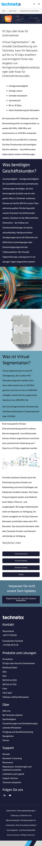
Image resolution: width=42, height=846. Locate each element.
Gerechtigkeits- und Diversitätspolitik (21, 830)
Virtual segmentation (21, 554)
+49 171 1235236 (9, 635)
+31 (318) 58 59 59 (10, 644)
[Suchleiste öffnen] (33, 4)
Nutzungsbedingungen (26, 811)
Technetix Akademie (21, 561)
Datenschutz (11, 811)
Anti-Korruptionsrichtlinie (26, 825)
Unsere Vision (12, 11)
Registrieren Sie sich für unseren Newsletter (21, 600)
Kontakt (21, 574)
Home (3, 11)
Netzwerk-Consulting (21, 568)
